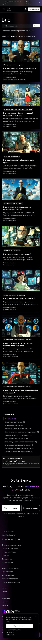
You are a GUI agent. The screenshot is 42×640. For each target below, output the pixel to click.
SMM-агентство (7, 572)
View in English (28, 3)
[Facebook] (15, 539)
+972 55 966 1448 (8, 532)
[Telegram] (2, 539)
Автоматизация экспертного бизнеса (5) (19, 445)
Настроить (10, 632)
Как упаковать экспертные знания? (17, 254)
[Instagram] (12, 539)
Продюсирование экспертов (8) (16, 438)
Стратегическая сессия (10, 568)
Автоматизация (7, 562)
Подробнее (10, 635)
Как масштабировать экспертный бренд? (19, 68)
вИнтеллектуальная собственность (15, 79)
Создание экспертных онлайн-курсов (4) (19, 448)
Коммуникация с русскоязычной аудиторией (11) (22, 432)
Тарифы (4, 591)
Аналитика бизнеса (10, 77)
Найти (36, 26)
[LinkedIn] (19, 539)
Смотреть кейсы (30, 508)
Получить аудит (11, 508)
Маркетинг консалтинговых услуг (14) (18, 429)
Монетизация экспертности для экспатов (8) (21, 442)
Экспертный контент (9, 552)
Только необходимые (13, 630)
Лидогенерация (7, 559)
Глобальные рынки (10, 173)
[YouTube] (9, 539)
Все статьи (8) (10, 419)
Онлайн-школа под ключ (10, 579)
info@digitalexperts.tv (9, 535)
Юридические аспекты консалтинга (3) (18, 452)
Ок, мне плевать (19, 626)
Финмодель (6, 598)
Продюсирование (8, 575)
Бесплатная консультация (11, 582)
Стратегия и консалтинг (10, 548)
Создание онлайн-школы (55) (15, 422)
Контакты (5, 605)
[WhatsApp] (6, 539)
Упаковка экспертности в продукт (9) (18, 435)
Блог (3, 595)
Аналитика (5, 555)
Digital (21, 480)
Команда (5, 602)
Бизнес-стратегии (10, 126)
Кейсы (4, 588)
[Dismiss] (39, 3)
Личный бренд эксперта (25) (15, 425)
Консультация (34, 9)
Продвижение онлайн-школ (11, 545)
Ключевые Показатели (11, 356)
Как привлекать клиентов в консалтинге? (19, 299)
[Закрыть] (36, 616)
